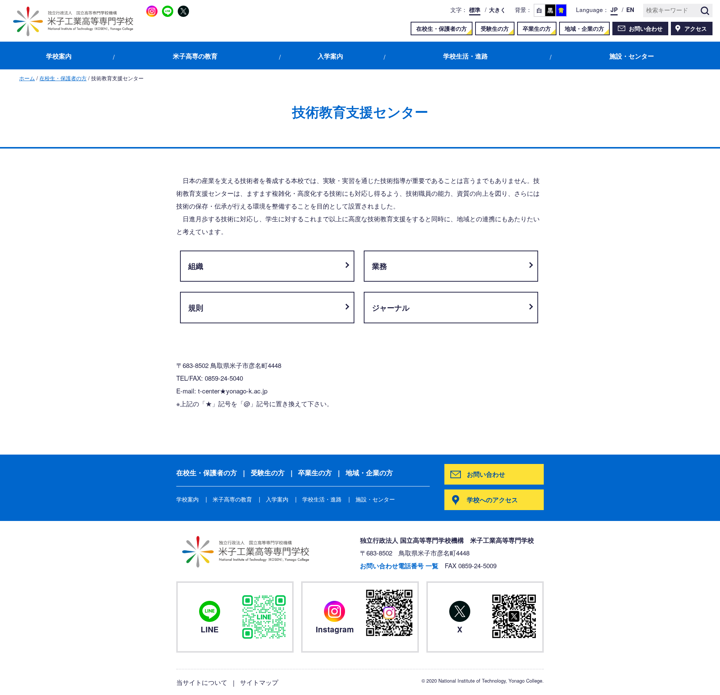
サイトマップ (259, 682)
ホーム (27, 78)
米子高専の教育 (195, 55)
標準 (474, 10)
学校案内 (59, 55)
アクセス (695, 28)
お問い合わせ (646, 28)
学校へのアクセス (492, 499)
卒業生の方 (537, 28)
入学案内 (330, 55)
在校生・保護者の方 (441, 28)
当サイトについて (201, 682)
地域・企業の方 (584, 28)
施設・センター (631, 55)
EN (630, 10)
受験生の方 (495, 28)
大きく (497, 10)
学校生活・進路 (465, 55)
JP (614, 10)
